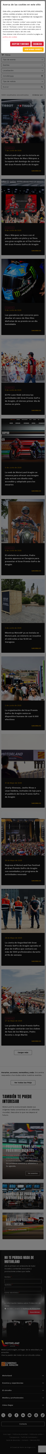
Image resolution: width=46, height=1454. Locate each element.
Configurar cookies (33, 49)
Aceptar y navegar (20, 44)
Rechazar (37, 44)
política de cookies (10, 37)
